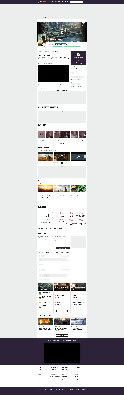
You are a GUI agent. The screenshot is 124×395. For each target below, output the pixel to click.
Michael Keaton (64, 376)
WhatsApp (65, 384)
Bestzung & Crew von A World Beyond (46, 128)
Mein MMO (84, 389)
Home (39, 17)
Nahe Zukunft (73, 86)
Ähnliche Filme (81, 20)
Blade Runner (58, 293)
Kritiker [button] (47, 252)
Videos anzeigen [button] (55, 162)
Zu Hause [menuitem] (66, 1)
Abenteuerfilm (81, 77)
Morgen (78, 88)
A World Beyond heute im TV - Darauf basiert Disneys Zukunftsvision (61, 196)
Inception (58, 292)
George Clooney (48, 55)
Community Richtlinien (41, 379)
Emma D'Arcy (64, 374)
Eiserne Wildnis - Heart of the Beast (80, 379)
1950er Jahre (79, 86)
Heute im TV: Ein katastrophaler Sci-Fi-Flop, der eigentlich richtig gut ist (45, 196)
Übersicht (40, 20)
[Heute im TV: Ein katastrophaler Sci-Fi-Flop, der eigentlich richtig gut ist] (45, 188)
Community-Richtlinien (49, 236)
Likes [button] (62, 252)
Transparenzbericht (59, 389)
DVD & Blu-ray (68, 20)
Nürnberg (51, 379)
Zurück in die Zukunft (60, 306)
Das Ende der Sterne (53, 369)
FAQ (38, 372)
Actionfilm (79, 79)
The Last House (75, 297)
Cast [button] (58, 129)
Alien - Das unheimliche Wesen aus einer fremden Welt (63, 299)
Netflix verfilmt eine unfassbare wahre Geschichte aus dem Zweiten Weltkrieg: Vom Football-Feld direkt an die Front (62, 329)
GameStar (71, 389)
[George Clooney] (49, 134)
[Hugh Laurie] (66, 134)
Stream (44, 20)
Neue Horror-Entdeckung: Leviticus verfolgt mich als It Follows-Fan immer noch (45, 329)
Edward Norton (64, 371)
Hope (75, 369)
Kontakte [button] (43, 252)
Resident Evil (77, 372)
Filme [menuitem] (49, 1)
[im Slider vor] (85, 135)
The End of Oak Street (76, 293)
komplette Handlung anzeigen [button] (62, 90)
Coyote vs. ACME (77, 374)
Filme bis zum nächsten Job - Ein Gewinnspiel (46, 297)
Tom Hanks (64, 372)
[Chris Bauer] (74, 134)
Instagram (50, 384)
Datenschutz (51, 389)
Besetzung (59, 20)
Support (39, 374)
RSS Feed (70, 384)
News (73, 20)
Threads (59, 384)
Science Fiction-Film (74, 77)
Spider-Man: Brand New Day (77, 292)
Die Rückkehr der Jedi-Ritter (61, 307)
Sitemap (39, 371)
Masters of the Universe (76, 300)
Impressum (40, 389)
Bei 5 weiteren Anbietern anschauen (60, 44)
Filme (41, 17)
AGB (45, 389)
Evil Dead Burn (75, 307)
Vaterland (76, 376)
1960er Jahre (73, 88)
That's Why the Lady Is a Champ (62, 342)
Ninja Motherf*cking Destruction (55, 371)
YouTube (44, 384)
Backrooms (74, 306)
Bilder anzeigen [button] (69, 162)
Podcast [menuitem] (59, 1)
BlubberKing (44, 294)
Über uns (39, 369)
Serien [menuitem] (52, 1)
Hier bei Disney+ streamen (60, 43)
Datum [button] (57, 252)
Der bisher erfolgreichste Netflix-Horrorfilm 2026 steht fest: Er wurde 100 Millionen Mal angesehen (78, 329)
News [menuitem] (56, 1)
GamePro (77, 389)
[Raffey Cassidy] (58, 134)
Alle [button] (39, 252)
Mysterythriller (73, 79)
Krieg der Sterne (59, 304)
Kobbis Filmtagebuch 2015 (47, 300)
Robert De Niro (64, 379)
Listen (76, 20)
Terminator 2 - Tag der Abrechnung (62, 300)
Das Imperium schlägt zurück (61, 295)
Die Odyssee (74, 295)
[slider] (78, 60)
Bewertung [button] (67, 252)
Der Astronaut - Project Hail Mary (55, 376)
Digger (76, 371)
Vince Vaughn (64, 369)
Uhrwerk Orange (59, 302)
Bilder (63, 20)
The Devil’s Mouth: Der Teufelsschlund (78, 302)
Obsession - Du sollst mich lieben (78, 304)
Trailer (48, 20)
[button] (73, 63)
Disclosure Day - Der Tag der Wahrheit (78, 299)
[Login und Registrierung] (85, 2)
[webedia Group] (62, 393)
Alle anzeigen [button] (62, 143)
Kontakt (39, 376)
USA (76, 68)
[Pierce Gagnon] (82, 134)
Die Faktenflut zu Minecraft (75, 195)
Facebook (39, 384)
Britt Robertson (41, 55)
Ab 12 (72, 72)
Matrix (58, 297)
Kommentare (53, 20)
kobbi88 (45, 302)
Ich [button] (51, 252)
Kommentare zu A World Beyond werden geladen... (49, 240)
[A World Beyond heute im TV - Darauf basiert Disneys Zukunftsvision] (62, 188)
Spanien (72, 68)
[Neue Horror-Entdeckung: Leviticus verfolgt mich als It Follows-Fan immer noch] (45, 321)
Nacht (82, 88)
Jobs (66, 389)
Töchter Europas (52, 374)
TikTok (55, 384)
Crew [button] (65, 129)
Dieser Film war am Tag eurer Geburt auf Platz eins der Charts (47, 293)
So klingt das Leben (53, 372)
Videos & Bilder (43, 147)
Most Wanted (45, 305)
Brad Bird (64, 54)
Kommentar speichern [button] (63, 248)
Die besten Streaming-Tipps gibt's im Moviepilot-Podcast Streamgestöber (66, 46)
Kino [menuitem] (63, 1)
